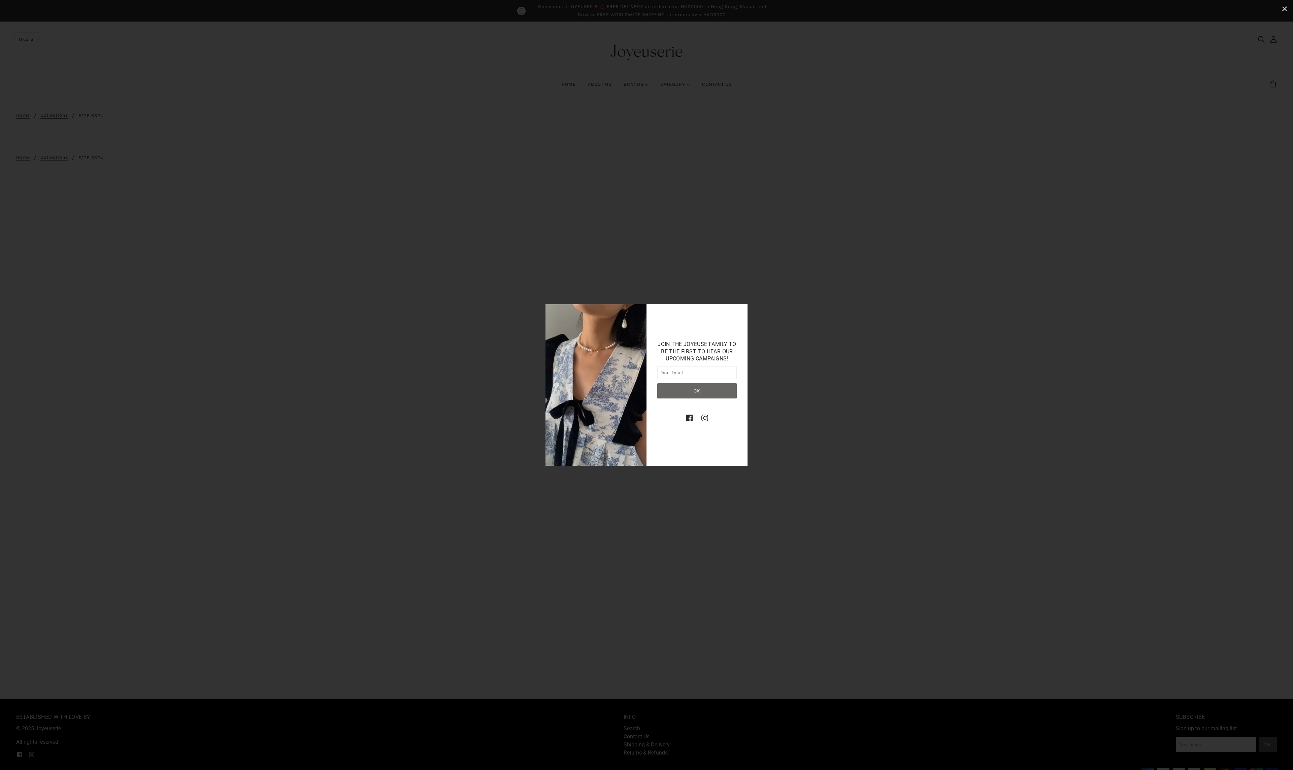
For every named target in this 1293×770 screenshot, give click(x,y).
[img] (689, 418)
